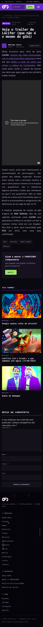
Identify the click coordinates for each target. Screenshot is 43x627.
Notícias (6, 23)
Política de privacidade (13, 583)
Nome (4, 454)
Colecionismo (7, 541)
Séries (5, 549)
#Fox (5, 242)
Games (4, 525)
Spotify (5, 610)
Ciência (5, 564)
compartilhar (35, 46)
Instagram (6, 606)
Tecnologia (6, 557)
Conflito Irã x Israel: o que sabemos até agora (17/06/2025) (19, 359)
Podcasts (6, 545)
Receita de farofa (10, 587)
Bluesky (5, 598)
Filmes (5, 533)
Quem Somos (6, 575)
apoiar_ (11, 272)
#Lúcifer (13, 242)
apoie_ (30, 7)
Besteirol (6, 529)
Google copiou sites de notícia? (19, 323)
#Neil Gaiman (26, 242)
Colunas (5, 521)
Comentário (7, 428)
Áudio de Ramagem (11, 396)
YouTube (5, 602)
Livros (5, 560)
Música (5, 553)
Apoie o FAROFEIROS (10, 579)
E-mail (5, 464)
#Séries (6, 246)
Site (3, 473)
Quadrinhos (6, 517)
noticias (8, 15)
